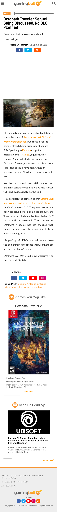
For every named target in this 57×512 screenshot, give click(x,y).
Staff (25, 482)
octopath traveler (20, 287)
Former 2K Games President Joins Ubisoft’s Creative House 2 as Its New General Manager (28, 440)
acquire (22, 284)
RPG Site (24, 154)
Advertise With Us (8, 486)
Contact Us (5, 482)
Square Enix (36, 287)
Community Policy (8, 478)
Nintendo (31, 284)
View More (28, 391)
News (7, 13)
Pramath (24, 45)
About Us (16, 482)
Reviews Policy (35, 475)
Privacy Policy (20, 475)
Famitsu (26, 150)
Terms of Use (6, 475)
